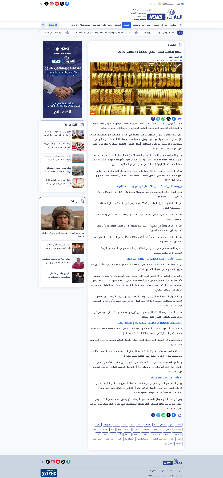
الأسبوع (168, 429)
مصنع (124, 424)
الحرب (98, 424)
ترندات (74, 25)
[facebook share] (174, 119)
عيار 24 (93, 429)
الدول (179, 439)
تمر (172, 439)
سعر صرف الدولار (124, 429)
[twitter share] (168, 119)
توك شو (96, 25)
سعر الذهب (109, 439)
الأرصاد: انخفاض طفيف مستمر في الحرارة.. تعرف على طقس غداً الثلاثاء (68, 33)
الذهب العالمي (143, 439)
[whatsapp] (153, 119)
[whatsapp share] (163, 119)
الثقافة (118, 25)
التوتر (112, 434)
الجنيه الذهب (97, 439)
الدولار (136, 434)
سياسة (173, 25)
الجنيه (148, 424)
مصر (112, 429)
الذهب (179, 424)
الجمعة (167, 434)
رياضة (156, 25)
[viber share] (158, 119)
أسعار (139, 424)
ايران (119, 439)
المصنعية (104, 429)
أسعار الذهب (156, 434)
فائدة (116, 424)
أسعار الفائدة (129, 439)
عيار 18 (145, 434)
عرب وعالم (107, 25)
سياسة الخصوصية (165, 470)
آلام (98, 434)
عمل (132, 424)
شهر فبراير (177, 434)
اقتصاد (126, 25)
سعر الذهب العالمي (159, 439)
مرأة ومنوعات (138, 25)
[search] (43, 25)
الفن (149, 25)
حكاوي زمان (85, 25)
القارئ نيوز (168, 443)
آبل (120, 434)
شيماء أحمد (174, 57)
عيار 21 (127, 434)
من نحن (178, 470)
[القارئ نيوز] (165, 14)
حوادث (164, 25)
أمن (171, 424)
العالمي (137, 429)
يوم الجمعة (157, 429)
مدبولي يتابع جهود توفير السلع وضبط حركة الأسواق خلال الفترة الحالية (137, 33)
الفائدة (178, 443)
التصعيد (178, 429)
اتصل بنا (153, 470)
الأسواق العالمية (159, 424)
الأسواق (146, 429)
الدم (105, 434)
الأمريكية (107, 424)
